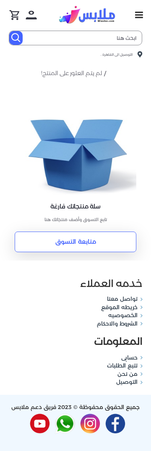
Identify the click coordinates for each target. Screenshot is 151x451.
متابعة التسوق (75, 241)
